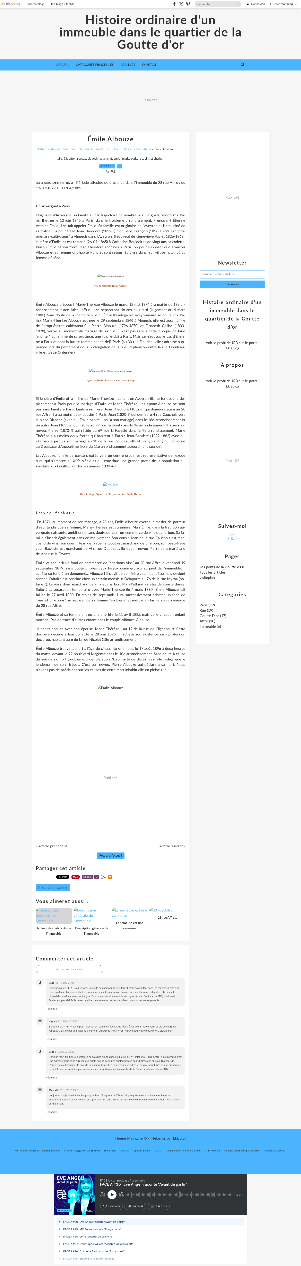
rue (141, 158)
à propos (161, 1206)
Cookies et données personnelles (242, 1150)
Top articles (110, 1150)
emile (117, 158)
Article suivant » (172, 846)
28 (65, 158)
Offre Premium (213, 1150)
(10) (207, 621)
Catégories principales (95, 64)
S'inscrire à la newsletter (53, 887)
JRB (235, 343)
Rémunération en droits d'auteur (183, 1150)
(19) (207, 605)
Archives (128, 64)
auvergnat (106, 158)
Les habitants (142, 149)
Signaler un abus (141, 1150)
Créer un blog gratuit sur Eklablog (82, 1150)
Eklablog (179, 1138)
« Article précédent (51, 846)
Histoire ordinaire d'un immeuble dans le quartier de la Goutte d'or (150, 32)
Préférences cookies (274, 1150)
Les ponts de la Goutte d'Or (222, 567)
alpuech (93, 158)
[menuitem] (62, 64)
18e (59, 158)
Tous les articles (213, 572)
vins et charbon (154, 158)
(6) (210, 626)
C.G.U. (158, 1150)
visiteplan (207, 578)
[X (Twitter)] (181, 4)
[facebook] (174, 4)
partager (137, 1206)
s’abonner (114, 1206)
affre (72, 158)
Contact (149, 64)
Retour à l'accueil (110, 855)
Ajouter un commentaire (69, 969)
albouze (81, 158)
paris (134, 158)
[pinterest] (187, 4)
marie (125, 158)
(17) (213, 616)
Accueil (62, 64)
